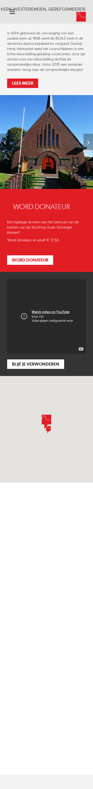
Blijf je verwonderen (35, 364)
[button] (48, 429)
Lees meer (22, 83)
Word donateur (30, 259)
